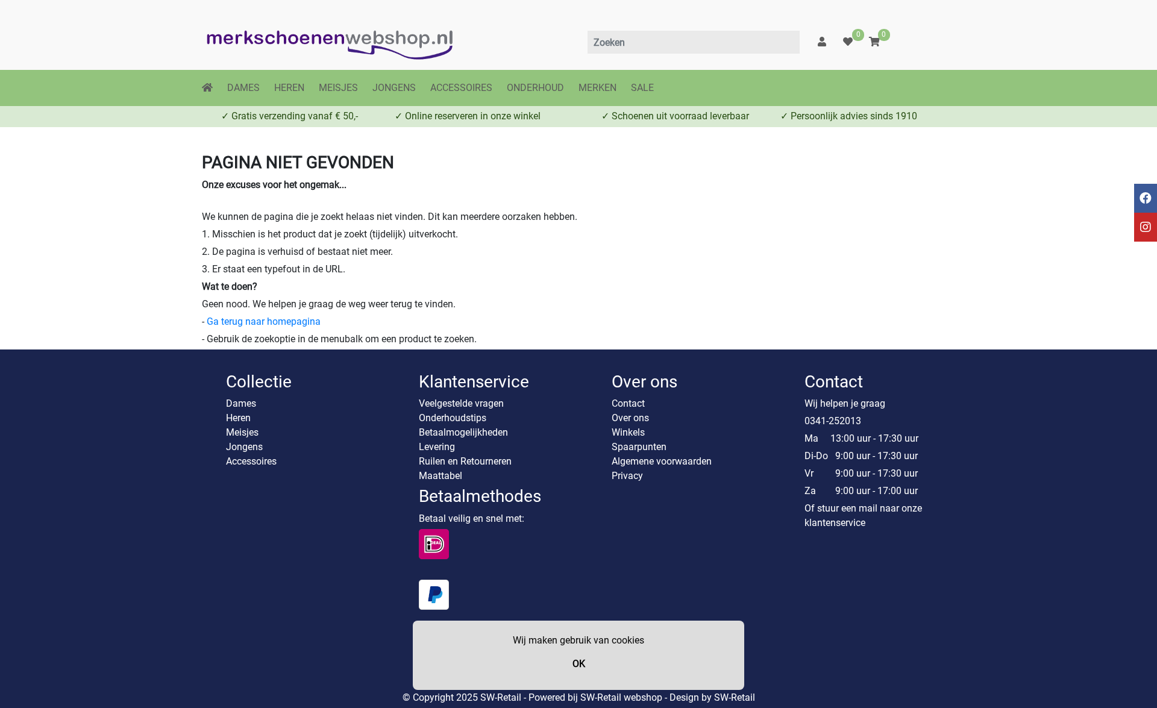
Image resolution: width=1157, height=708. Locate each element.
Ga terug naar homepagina (264, 321)
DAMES (243, 87)
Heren (238, 418)
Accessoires (251, 461)
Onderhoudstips (452, 418)
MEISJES (338, 87)
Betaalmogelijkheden (463, 432)
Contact (628, 403)
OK (578, 663)
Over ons (630, 418)
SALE (642, 87)
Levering (437, 447)
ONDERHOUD (535, 87)
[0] (848, 42)
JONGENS (394, 87)
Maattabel (440, 475)
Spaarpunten (639, 447)
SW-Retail (734, 697)
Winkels (628, 432)
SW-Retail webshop (621, 697)
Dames (241, 403)
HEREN (289, 87)
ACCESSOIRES (461, 87)
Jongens (244, 447)
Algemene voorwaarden (662, 461)
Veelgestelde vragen (461, 403)
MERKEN (597, 87)
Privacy (627, 475)
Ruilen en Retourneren (465, 461)
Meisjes (242, 432)
